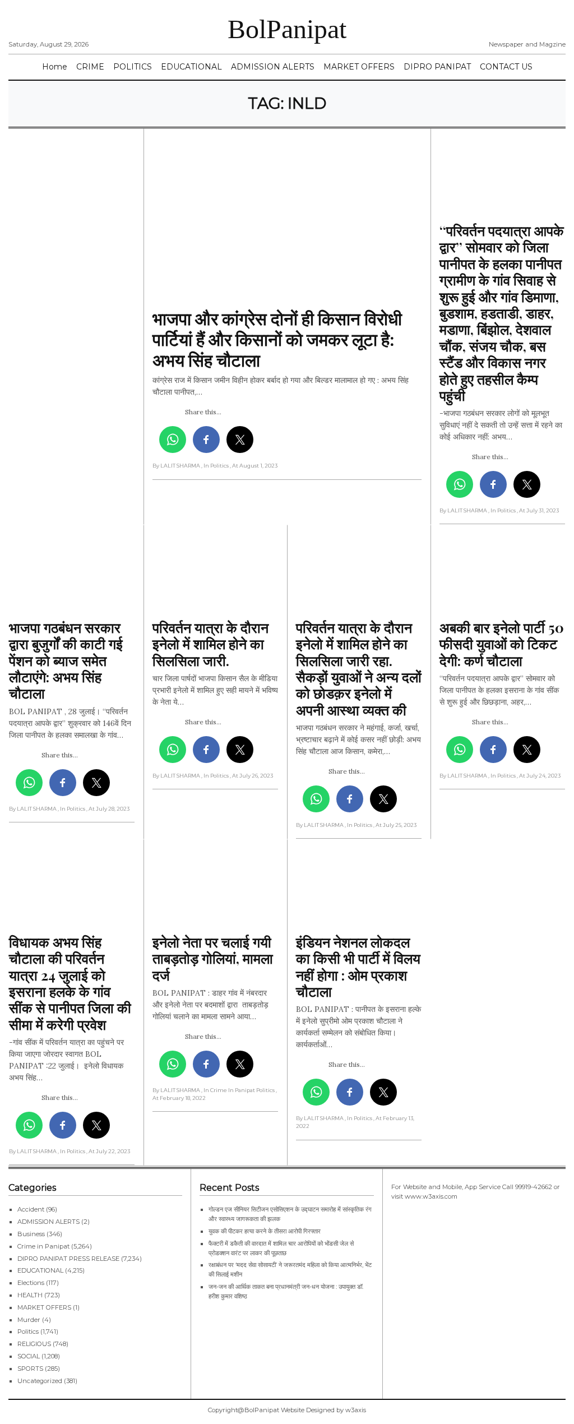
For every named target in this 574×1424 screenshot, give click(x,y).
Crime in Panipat (43, 1246)
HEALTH (30, 1295)
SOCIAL (28, 1356)
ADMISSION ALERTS (272, 67)
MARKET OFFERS (359, 67)
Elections (30, 1283)
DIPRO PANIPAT (437, 67)
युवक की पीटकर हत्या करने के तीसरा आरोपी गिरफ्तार (265, 1231)
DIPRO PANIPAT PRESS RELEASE (68, 1259)
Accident (30, 1209)
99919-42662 (533, 1187)
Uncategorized (39, 1381)
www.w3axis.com (431, 1196)
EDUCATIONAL (191, 67)
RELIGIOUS (34, 1344)
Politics (28, 1331)
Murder (28, 1320)
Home (54, 67)
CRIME (90, 67)
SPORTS (30, 1368)
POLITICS (132, 67)
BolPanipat (287, 29)
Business (31, 1234)
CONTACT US (506, 67)
